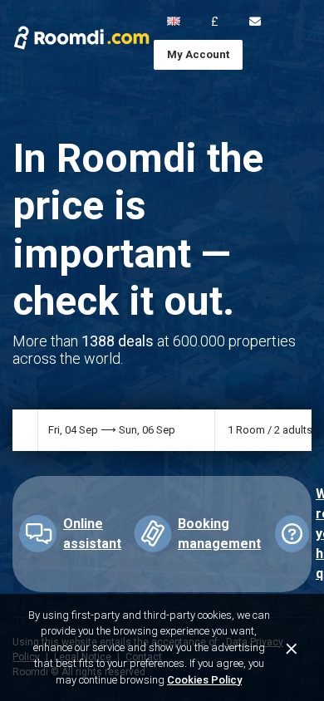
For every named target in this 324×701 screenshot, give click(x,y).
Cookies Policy (204, 680)
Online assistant (92, 533)
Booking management (219, 533)
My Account (198, 54)
